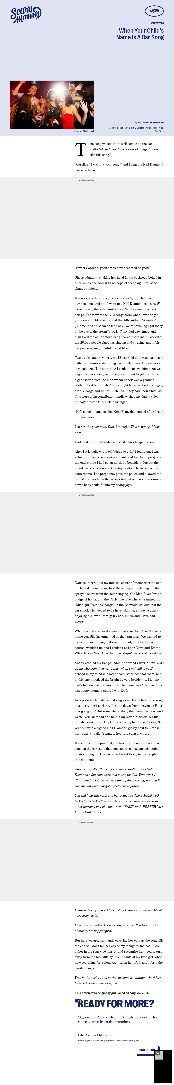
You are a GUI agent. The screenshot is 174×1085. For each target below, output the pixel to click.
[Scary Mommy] (26, 14)
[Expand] (157, 1053)
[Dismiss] (168, 1053)
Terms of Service (121, 1041)
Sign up (144, 1050)
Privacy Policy (135, 1041)
